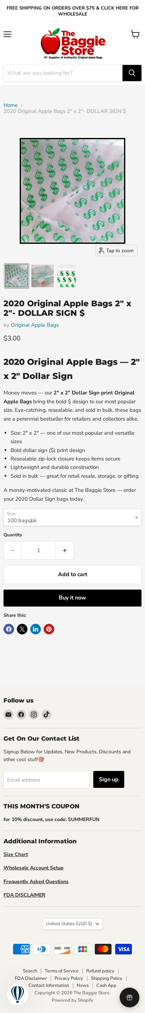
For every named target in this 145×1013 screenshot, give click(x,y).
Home (11, 105)
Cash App (106, 985)
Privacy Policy (69, 978)
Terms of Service (61, 971)
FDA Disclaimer (31, 978)
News (83, 985)
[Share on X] (22, 629)
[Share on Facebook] (9, 629)
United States (69, 924)
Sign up (109, 779)
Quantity (13, 535)
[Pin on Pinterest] (49, 629)
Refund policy (100, 971)
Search (30, 971)
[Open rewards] (129, 997)
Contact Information (49, 985)
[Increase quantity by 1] (65, 550)
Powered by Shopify (72, 1000)
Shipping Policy (106, 978)
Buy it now (72, 598)
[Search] (131, 73)
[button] (17, 276)
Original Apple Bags (35, 324)
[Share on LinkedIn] (35, 629)
